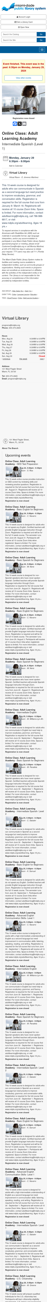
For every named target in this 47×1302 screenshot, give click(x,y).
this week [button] (23, 358)
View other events (23, 78)
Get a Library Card (25, 22)
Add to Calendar (16, 165)
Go (41, 34)
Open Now (24, 27)
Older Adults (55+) (18, 291)
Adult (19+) (28, 291)
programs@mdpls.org (11, 325)
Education (33, 294)
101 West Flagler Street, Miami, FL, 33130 (19, 441)
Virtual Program (12, 298)
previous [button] (6, 358)
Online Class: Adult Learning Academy (21, 462)
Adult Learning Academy (31, 298)
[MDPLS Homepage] (23, 7)
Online (14, 294)
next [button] (42, 358)
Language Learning (23, 294)
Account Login (24, 16)
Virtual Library (18, 172)
